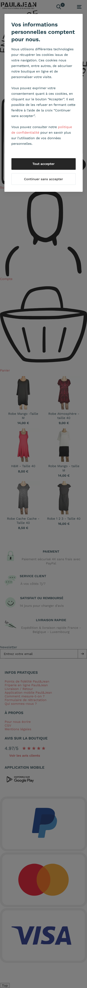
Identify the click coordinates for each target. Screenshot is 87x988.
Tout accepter (43, 164)
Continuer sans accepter (43, 179)
